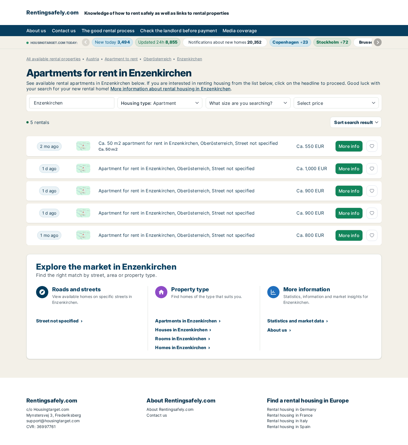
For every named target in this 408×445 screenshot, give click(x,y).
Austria (92, 59)
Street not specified (57, 321)
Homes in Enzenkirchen (180, 347)
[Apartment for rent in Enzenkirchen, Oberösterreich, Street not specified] (311, 168)
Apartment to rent (121, 59)
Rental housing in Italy (287, 420)
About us (36, 30)
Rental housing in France (290, 415)
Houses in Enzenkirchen (181, 329)
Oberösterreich (157, 59)
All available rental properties (53, 59)
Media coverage (240, 30)
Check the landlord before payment (178, 30)
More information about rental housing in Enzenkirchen (170, 88)
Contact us (64, 30)
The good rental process (108, 30)
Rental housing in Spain (289, 426)
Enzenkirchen (189, 59)
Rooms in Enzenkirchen (180, 338)
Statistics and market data (295, 321)
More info (349, 146)
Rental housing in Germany (292, 409)
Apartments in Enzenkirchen (186, 321)
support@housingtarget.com (53, 420)
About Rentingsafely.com (170, 409)
